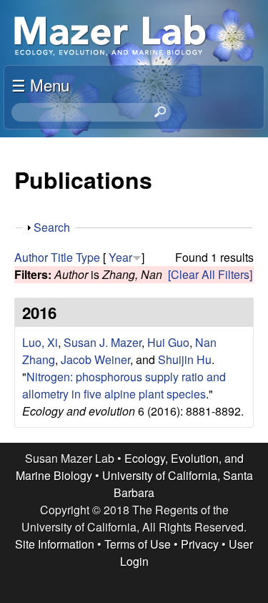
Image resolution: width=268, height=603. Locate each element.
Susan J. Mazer (103, 342)
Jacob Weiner (95, 359)
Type (88, 257)
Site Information (54, 544)
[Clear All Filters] (210, 274)
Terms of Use (137, 544)
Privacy (200, 544)
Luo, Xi (40, 342)
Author (31, 257)
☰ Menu (40, 84)
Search (52, 227)
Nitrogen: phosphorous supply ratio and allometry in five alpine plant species (124, 385)
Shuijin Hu (185, 359)
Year (120, 257)
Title (62, 257)
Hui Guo (168, 342)
